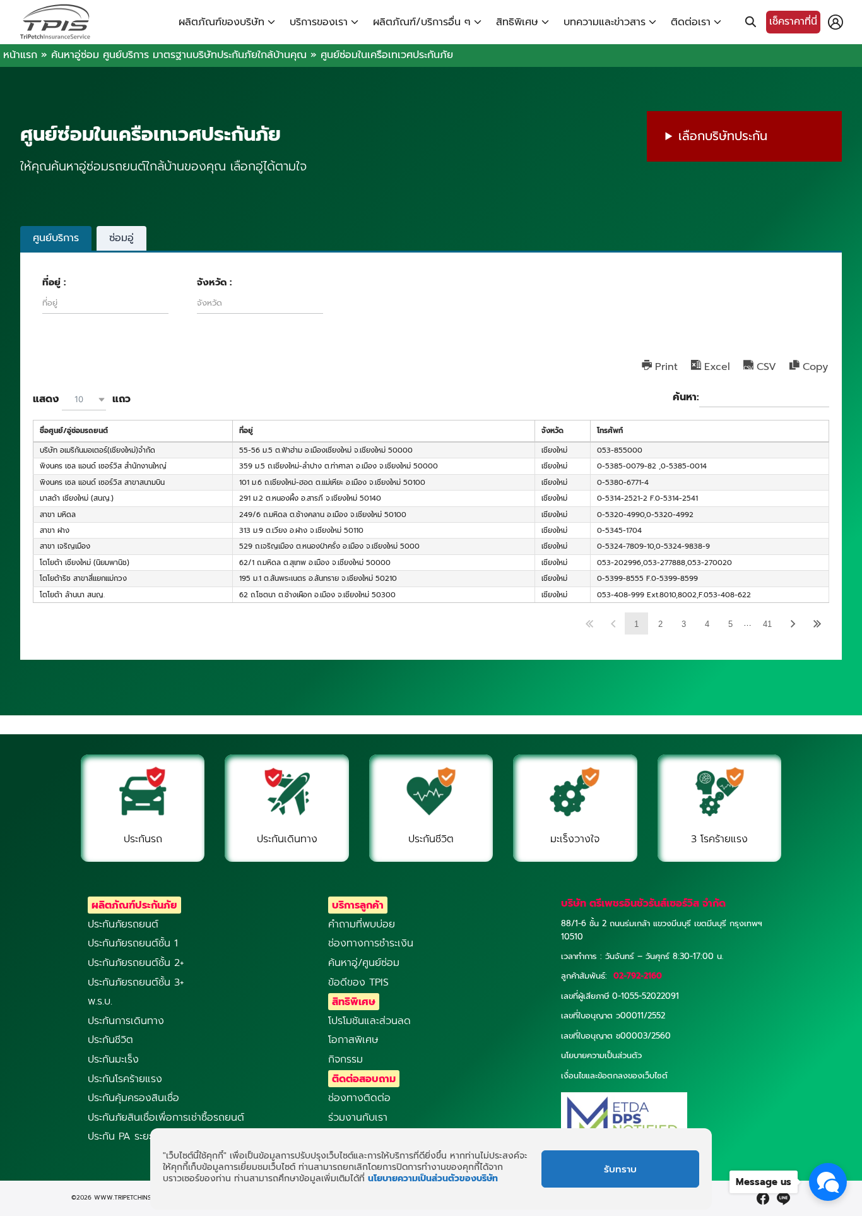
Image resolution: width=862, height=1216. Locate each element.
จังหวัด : (214, 283)
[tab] (56, 238)
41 (767, 624)
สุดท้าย (817, 623)
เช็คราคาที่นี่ (793, 21)
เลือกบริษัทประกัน (722, 136)
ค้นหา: (686, 397)
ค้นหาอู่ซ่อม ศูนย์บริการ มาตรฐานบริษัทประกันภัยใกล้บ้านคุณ (179, 55)
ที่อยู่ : (54, 283)
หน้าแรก (20, 55)
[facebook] (762, 1198)
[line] (783, 1198)
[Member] (835, 22)
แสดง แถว (82, 399)
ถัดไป (793, 623)
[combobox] (84, 399)
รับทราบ (620, 1169)
